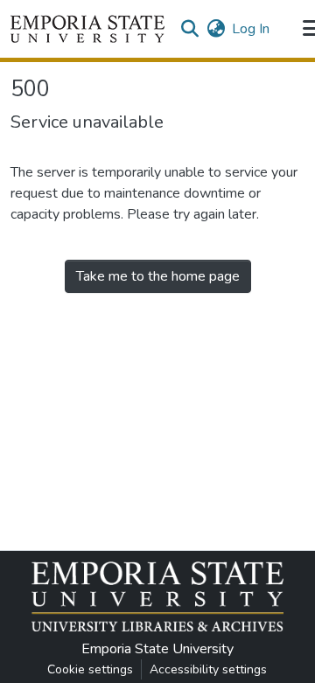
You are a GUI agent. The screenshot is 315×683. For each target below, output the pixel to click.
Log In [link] (251, 28)
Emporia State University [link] (157, 649)
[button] (87, 29)
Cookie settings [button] (90, 669)
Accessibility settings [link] (208, 669)
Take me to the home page (158, 276)
